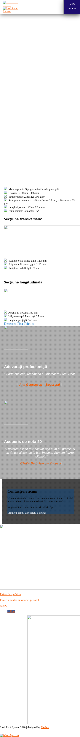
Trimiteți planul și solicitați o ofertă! (26, 512)
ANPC (3, 605)
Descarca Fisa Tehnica (19, 323)
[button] (71, 7)
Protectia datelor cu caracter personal (19, 600)
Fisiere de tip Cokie (10, 594)
